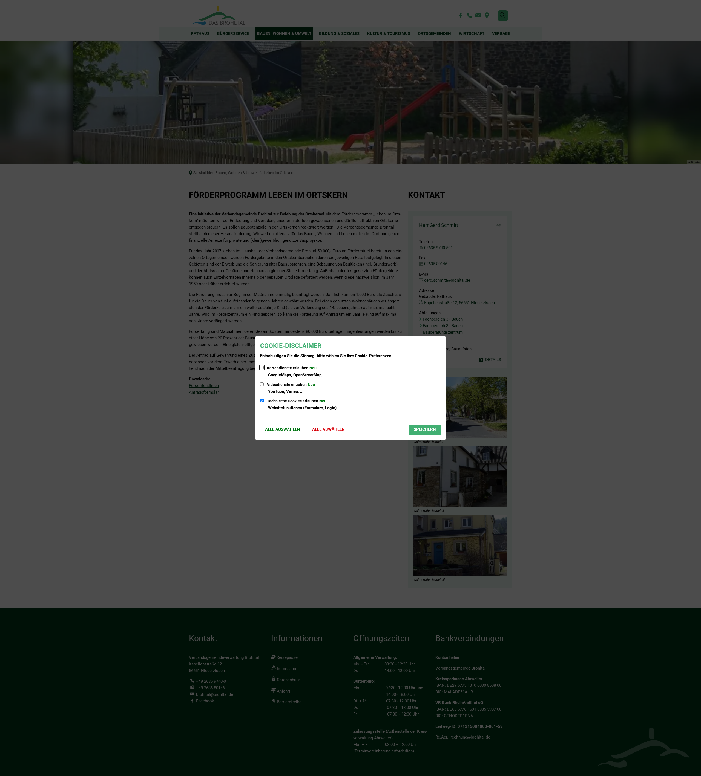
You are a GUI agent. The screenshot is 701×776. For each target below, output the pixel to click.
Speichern (425, 429)
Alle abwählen (328, 429)
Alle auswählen (282, 429)
